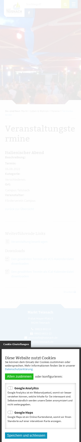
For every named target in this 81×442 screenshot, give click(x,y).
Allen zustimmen (19, 376)
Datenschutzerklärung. (19, 369)
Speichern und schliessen (26, 435)
